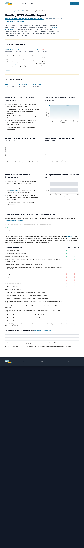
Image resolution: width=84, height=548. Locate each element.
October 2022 (20, 11)
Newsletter (54, 362)
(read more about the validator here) (43, 330)
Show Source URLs (11, 70)
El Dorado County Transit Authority (24, 18)
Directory (23, 3)
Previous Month (10, 21)
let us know (69, 236)
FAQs (32, 3)
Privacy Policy (68, 362)
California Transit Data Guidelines (14, 220)
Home (6, 11)
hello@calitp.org (17, 64)
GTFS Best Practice (15, 191)
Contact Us (74, 3)
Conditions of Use (24, 362)
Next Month (20, 21)
